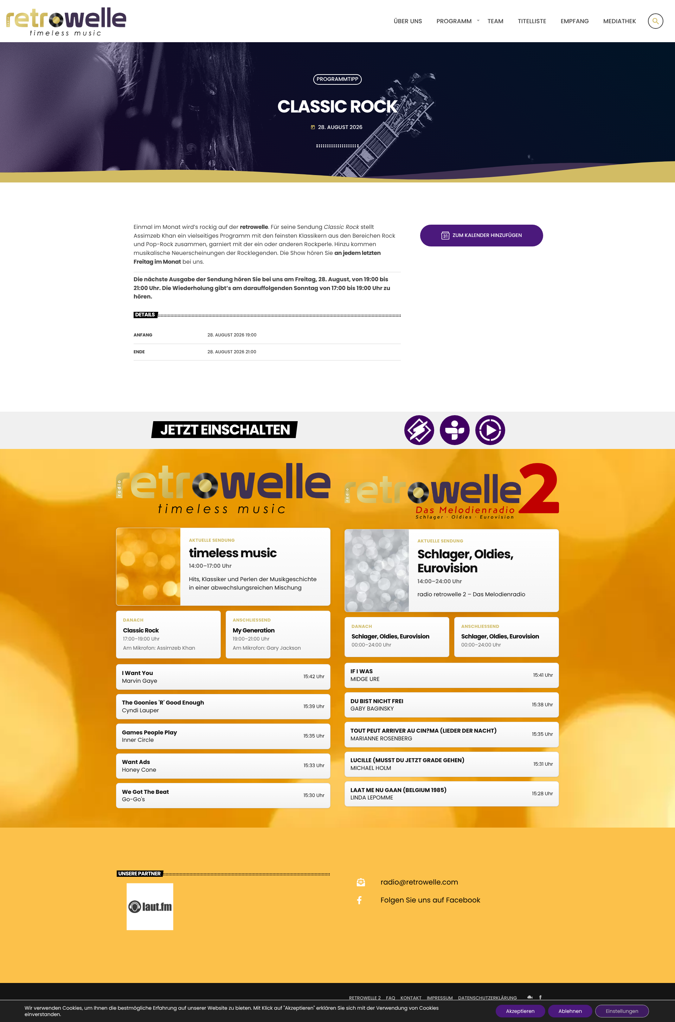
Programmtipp (337, 79)
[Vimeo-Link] (66, 21)
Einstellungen (622, 1011)
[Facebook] (540, 998)
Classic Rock (141, 630)
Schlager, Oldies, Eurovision (465, 561)
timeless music (232, 553)
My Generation (254, 630)
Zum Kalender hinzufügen (487, 235)
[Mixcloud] (530, 998)
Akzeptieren (520, 1011)
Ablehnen (570, 1011)
